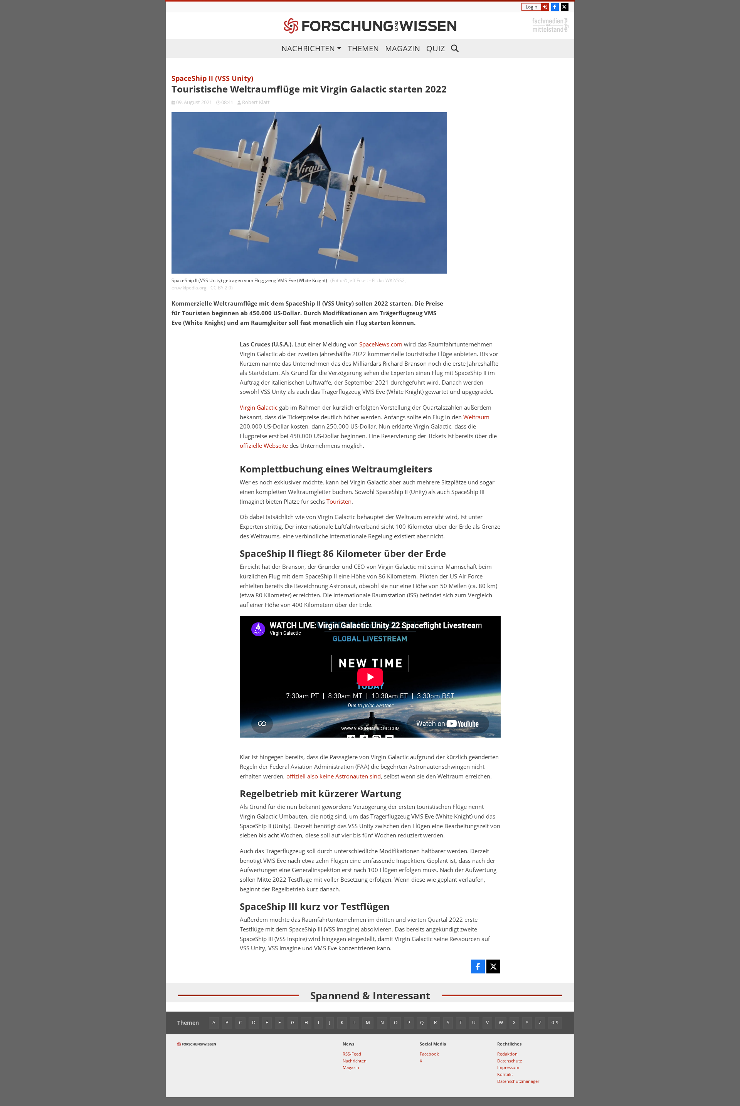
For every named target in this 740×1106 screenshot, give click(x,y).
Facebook (429, 1054)
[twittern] (493, 966)
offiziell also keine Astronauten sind (333, 776)
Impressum (508, 1067)
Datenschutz (509, 1061)
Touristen (339, 502)
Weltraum (476, 417)
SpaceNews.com (380, 344)
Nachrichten (308, 48)
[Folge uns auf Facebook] (555, 7)
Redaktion (507, 1054)
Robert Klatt (256, 102)
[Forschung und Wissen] (370, 26)
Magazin (402, 48)
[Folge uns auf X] (564, 7)
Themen (363, 48)
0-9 (555, 1022)
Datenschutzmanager (518, 1081)
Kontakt (505, 1074)
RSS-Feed (352, 1054)
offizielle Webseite (264, 446)
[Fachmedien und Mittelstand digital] (550, 24)
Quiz (435, 48)
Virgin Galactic (259, 407)
